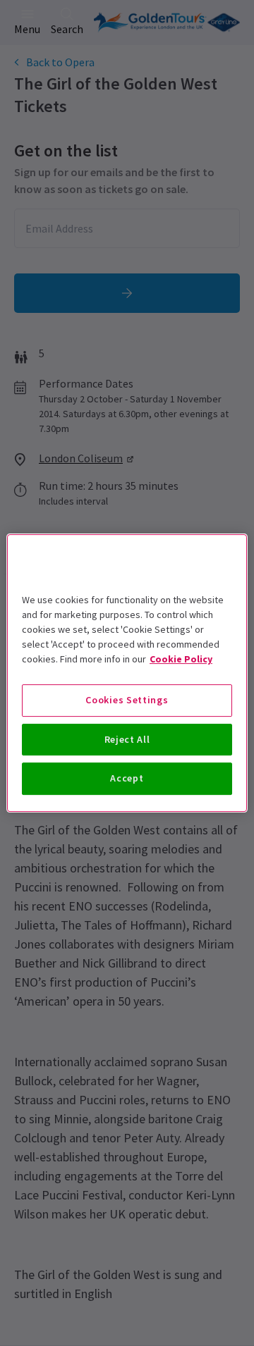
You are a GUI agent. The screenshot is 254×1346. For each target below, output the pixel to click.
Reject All (127, 739)
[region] (127, 673)
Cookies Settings (126, 699)
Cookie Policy (181, 659)
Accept (126, 778)
